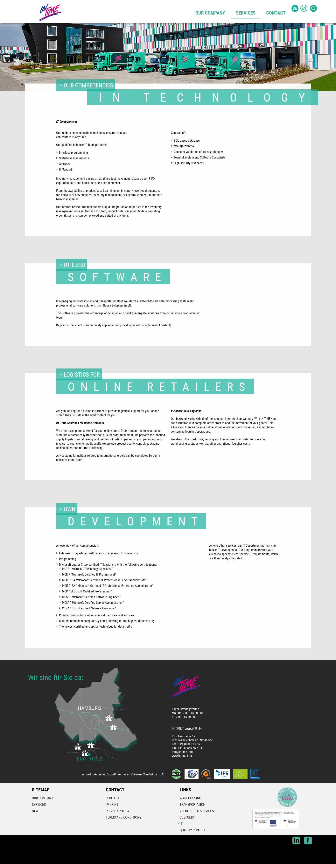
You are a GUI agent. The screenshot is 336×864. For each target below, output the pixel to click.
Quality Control (193, 830)
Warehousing (190, 798)
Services (246, 13)
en (304, 8)
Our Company (210, 13)
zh (322, 8)
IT (181, 823)
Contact (276, 13)
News (36, 810)
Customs (187, 817)
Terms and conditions (123, 817)
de (295, 8)
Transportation (192, 804)
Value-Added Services (197, 810)
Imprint (112, 804)
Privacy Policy (117, 810)
